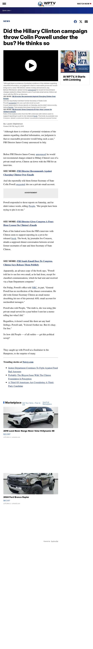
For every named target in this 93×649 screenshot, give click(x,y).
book (35, 116)
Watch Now (83, 4)
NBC (34, 287)
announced (32, 90)
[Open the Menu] (4, 3)
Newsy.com (28, 361)
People (10, 107)
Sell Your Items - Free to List (31, 404)
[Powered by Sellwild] (54, 541)
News (6, 21)
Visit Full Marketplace (47, 403)
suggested (12, 103)
